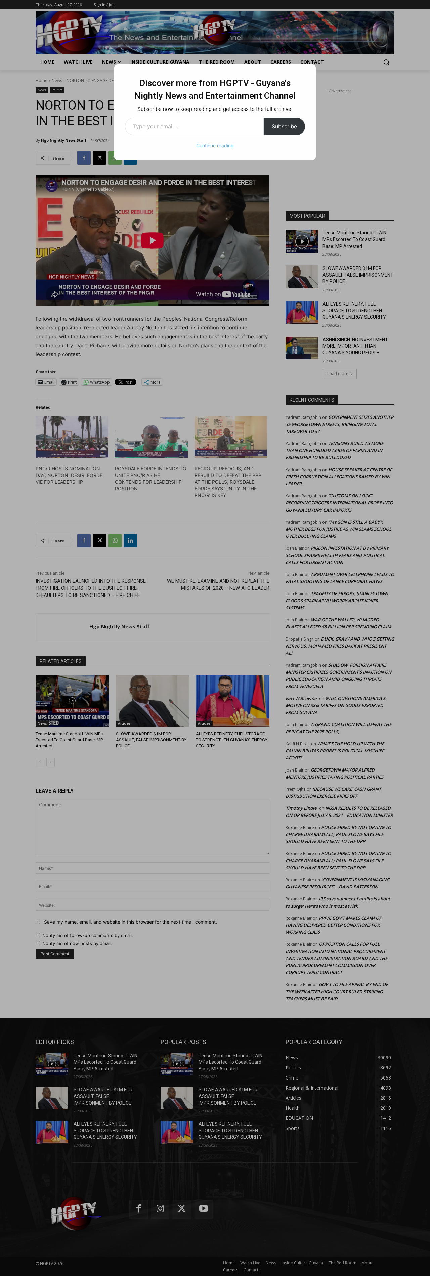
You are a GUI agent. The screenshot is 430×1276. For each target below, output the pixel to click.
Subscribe (284, 126)
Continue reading (215, 145)
